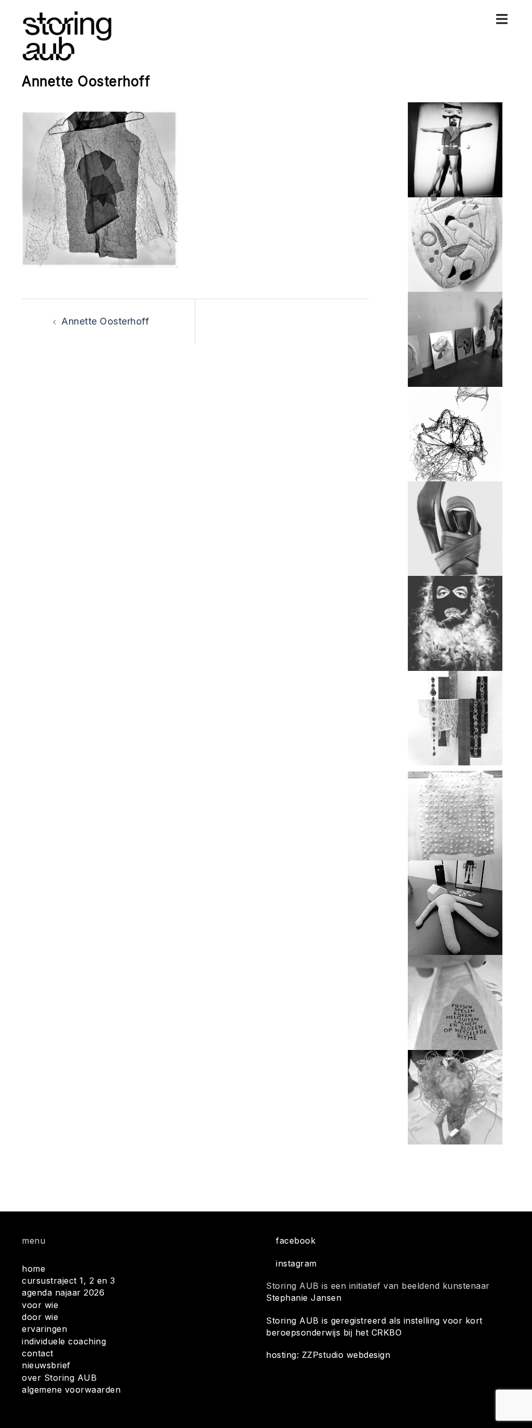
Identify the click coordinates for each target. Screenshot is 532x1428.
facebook (295, 1240)
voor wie (40, 1305)
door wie (40, 1317)
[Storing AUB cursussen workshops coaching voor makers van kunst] (67, 35)
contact (38, 1353)
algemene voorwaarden (71, 1389)
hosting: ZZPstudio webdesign (328, 1355)
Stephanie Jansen (303, 1297)
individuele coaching (64, 1341)
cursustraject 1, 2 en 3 (68, 1280)
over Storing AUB (59, 1377)
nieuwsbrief (46, 1365)
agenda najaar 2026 (63, 1292)
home (33, 1268)
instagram (296, 1263)
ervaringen (44, 1329)
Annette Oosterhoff (105, 321)
